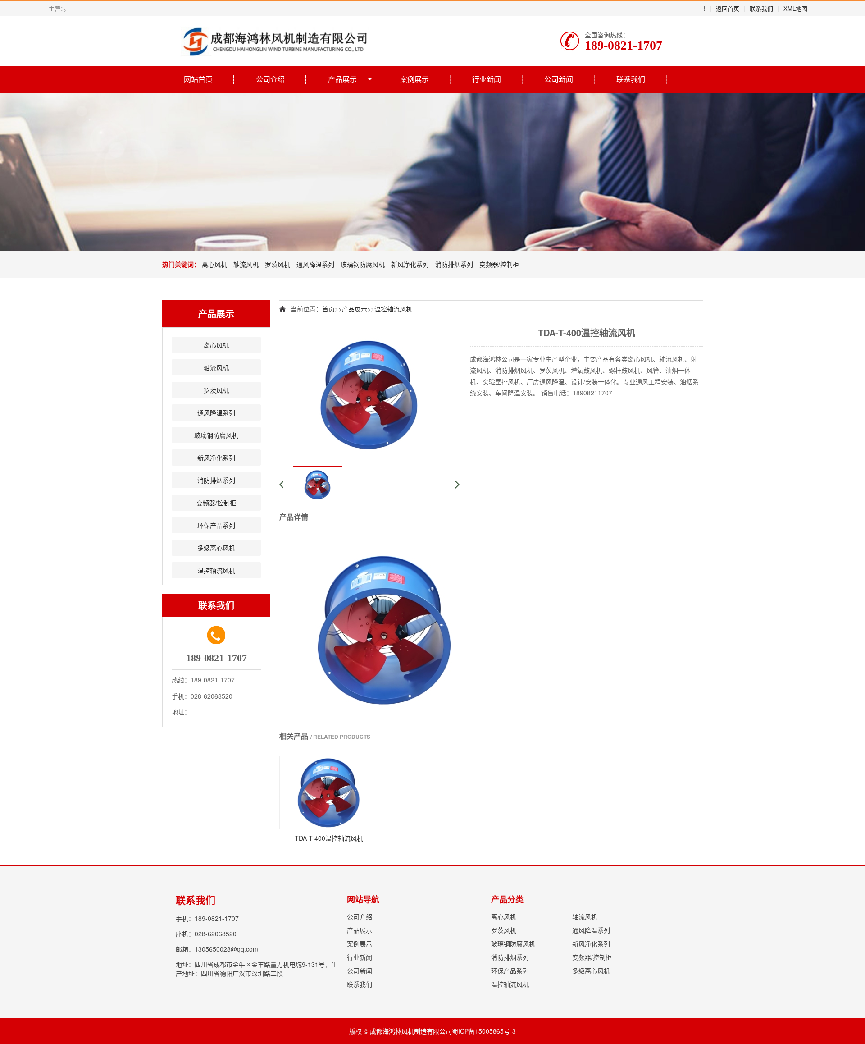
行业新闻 (486, 79)
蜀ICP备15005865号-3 (484, 1030)
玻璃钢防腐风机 (363, 264)
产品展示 (342, 79)
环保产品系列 (216, 525)
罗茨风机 (277, 264)
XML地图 (795, 8)
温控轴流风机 (216, 570)
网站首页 (198, 79)
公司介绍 (270, 79)
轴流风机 (246, 264)
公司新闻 (558, 79)
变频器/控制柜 (499, 264)
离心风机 (214, 264)
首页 (328, 308)
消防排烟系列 (454, 264)
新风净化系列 (410, 264)
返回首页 (727, 8)
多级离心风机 (216, 547)
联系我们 (761, 8)
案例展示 (414, 79)
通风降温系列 (315, 264)
